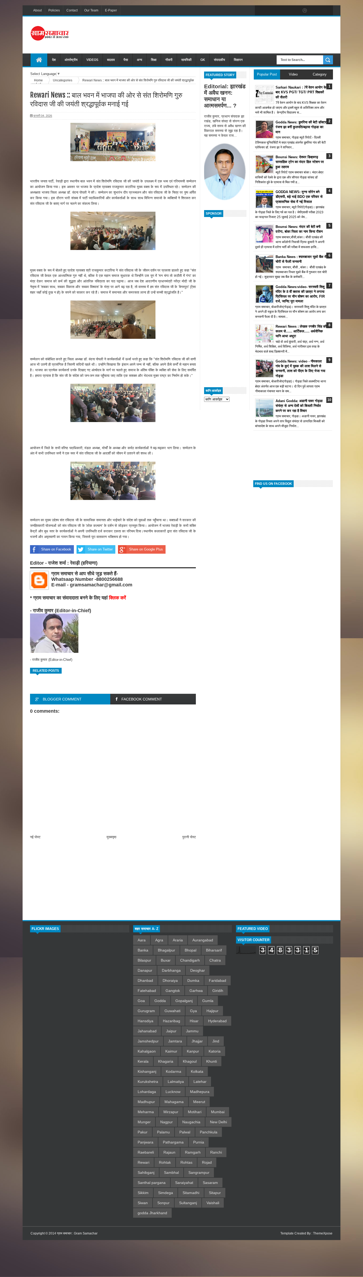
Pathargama (173, 1142)
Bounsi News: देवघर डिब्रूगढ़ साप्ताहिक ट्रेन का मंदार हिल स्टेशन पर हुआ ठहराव (300, 162)
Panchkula (208, 1132)
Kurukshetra (148, 1081)
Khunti (211, 1061)
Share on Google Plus (146, 549)
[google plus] (327, 10)
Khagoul (190, 1061)
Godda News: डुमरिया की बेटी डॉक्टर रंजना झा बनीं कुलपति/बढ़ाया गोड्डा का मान (301, 127)
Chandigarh (190, 960)
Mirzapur (170, 1112)
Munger (144, 1122)
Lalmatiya (176, 1081)
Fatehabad (147, 990)
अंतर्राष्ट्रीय (71, 60)
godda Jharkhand (152, 1213)
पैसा (126, 60)
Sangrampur (198, 1172)
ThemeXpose (322, 1233)
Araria (178, 940)
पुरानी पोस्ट (189, 837)
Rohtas (186, 1162)
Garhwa (196, 990)
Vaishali (212, 1203)
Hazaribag (171, 1021)
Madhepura (199, 1092)
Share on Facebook (56, 549)
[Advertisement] (236, 34)
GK (202, 60)
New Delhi (218, 1122)
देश (54, 60)
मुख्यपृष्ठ (111, 837)
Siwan (143, 1203)
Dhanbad (145, 980)
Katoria (215, 1051)
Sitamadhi (191, 1193)
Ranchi (216, 1152)
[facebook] (260, 10)
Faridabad (217, 980)
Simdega (165, 1193)
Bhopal (190, 950)
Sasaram (210, 1182)
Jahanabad (147, 1031)
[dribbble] (304, 10)
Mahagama (174, 1102)
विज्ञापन (238, 60)
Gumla (207, 1001)
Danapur (145, 970)
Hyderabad (217, 1021)
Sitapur (215, 1193)
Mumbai (218, 1112)
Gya (193, 1011)
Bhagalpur (166, 950)
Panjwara (145, 1142)
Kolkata (197, 1071)
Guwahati (172, 1011)
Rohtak (165, 1162)
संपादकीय (219, 60)
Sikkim (143, 1193)
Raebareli (146, 1152)
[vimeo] (282, 10)
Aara (142, 940)
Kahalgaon (147, 1051)
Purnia (198, 1142)
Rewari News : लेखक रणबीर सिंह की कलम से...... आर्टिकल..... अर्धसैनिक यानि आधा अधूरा (301, 331)
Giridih (217, 990)
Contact (72, 10)
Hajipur (212, 1011)
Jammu (192, 1031)
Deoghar (197, 970)
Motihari (194, 1112)
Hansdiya (145, 1021)
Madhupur (146, 1102)
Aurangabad (202, 940)
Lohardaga (147, 1092)
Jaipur (171, 1031)
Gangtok (173, 990)
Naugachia (191, 1122)
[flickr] (293, 10)
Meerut (199, 1102)
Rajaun (169, 1152)
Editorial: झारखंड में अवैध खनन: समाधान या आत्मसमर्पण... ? (225, 95)
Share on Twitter (100, 549)
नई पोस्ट (35, 837)
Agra (159, 940)
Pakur (142, 1132)
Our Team (91, 10)
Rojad (207, 1162)
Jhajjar (197, 1041)
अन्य (139, 60)
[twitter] (271, 10)
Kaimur (171, 1051)
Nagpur (166, 1122)
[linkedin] (316, 10)
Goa (141, 1001)
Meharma (146, 1112)
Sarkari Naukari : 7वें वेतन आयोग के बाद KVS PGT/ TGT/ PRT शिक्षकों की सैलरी (301, 92)
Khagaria (165, 1061)
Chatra (215, 960)
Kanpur (193, 1051)
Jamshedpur (148, 1041)
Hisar (194, 1021)
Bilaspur (144, 960)
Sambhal (171, 1172)
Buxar (166, 960)
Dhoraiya (170, 980)
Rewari (143, 1162)
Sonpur (163, 1203)
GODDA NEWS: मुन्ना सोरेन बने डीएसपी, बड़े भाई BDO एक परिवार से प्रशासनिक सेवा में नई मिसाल (299, 196)
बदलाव (111, 60)
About (37, 10)
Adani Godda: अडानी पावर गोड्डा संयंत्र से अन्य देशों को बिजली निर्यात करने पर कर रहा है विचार (299, 405)
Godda (160, 1001)
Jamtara (175, 1041)
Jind (215, 1041)
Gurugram (146, 1011)
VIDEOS (92, 60)
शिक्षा (154, 60)
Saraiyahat (184, 1182)
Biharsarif (214, 950)
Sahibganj (146, 1172)
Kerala (143, 1061)
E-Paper (111, 10)
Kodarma (173, 1071)
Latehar (199, 1081)
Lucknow (173, 1092)
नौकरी (168, 60)
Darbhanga (171, 970)
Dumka (193, 980)
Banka (143, 950)
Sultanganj (188, 1203)
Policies (54, 10)
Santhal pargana (152, 1182)
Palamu (163, 1132)
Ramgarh (193, 1152)
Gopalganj (184, 1001)
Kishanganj (147, 1071)
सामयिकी (186, 60)
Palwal (184, 1132)
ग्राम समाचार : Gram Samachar (77, 1233)
